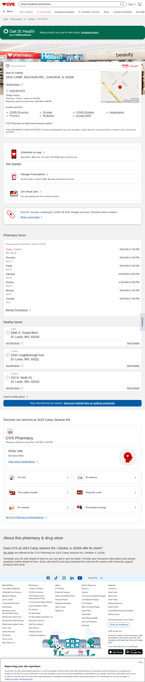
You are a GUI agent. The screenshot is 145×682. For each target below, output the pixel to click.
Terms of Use (27, 679)
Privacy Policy (13, 679)
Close (140, 662)
